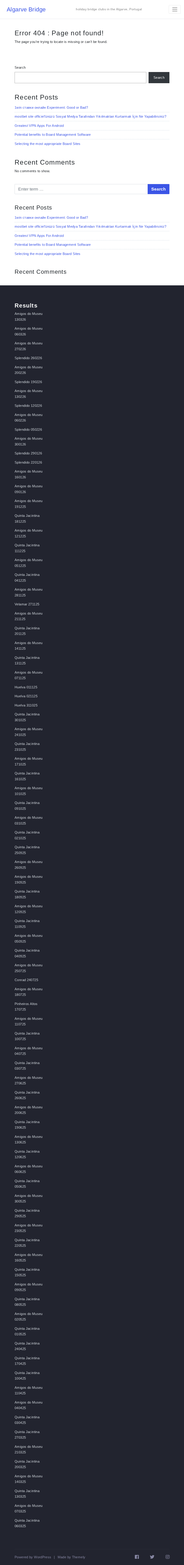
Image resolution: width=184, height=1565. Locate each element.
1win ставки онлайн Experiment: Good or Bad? (51, 107)
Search (20, 67)
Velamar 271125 (27, 604)
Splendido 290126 (28, 453)
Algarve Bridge (26, 9)
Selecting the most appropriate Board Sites (48, 144)
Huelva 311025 (26, 705)
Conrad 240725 (26, 980)
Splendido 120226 (28, 405)
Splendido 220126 (28, 462)
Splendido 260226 (28, 358)
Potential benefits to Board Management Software (53, 134)
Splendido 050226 (28, 429)
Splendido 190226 (28, 382)
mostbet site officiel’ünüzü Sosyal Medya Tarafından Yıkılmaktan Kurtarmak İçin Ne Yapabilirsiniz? (90, 116)
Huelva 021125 (26, 696)
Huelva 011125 (26, 687)
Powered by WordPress (33, 1557)
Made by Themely (71, 1557)
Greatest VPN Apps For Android (39, 125)
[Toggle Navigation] (175, 9)
